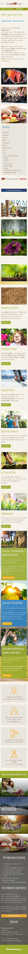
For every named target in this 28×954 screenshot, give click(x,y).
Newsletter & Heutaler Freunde (12, 170)
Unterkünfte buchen (8, 577)
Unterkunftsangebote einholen (14, 868)
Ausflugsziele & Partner (10, 172)
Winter (4, 140)
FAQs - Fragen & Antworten (11, 156)
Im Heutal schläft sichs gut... (14, 190)
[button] (2, 4)
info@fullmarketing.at (14, 941)
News (5, 162)
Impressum (7, 160)
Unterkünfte (5, 135)
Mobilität (6, 168)
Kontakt (6, 158)
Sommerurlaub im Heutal (13, 870)
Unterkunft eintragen (14, 915)
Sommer (4, 137)
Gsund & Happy (6, 148)
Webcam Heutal (8, 166)
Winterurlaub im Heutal (12, 872)
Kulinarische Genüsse (11, 878)
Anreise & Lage (8, 164)
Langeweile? (5, 143)
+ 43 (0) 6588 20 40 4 (11, 938)
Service (4, 153)
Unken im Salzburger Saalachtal (15, 882)
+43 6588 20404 (11, 764)
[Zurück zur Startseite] (14, 4)
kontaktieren (5, 61)
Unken (4, 150)
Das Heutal (5, 132)
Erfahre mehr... (6, 322)
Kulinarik (4, 145)
